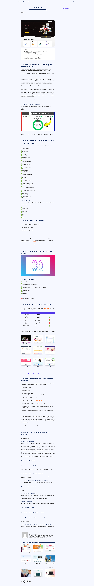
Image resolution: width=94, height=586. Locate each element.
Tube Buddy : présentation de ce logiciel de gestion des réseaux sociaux (35, 51)
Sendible (38, 366)
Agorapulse (26, 355)
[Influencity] (26, 361)
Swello (50, 355)
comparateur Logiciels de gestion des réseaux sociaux (36, 306)
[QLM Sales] (38, 558)
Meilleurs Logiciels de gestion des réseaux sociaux (30, 5)
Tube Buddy (46, 308)
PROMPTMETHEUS (50, 577)
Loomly (50, 366)
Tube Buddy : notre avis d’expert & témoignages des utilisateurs (34, 57)
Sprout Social (25, 343)
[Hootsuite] (38, 339)
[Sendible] (38, 361)
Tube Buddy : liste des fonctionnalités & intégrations (32, 52)
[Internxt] (26, 558)
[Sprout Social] (26, 339)
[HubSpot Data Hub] (26, 548)
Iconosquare (50, 343)
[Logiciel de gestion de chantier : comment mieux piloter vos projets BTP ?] (50, 558)
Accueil (22, 5)
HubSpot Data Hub (26, 552)
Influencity (26, 366)
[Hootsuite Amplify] (50, 548)
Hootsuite (38, 343)
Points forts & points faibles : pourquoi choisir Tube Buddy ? (33, 54)
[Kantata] (38, 548)
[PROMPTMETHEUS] (50, 573)
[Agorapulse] (26, 350)
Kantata (38, 552)
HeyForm (38, 577)
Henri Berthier (31, 532)
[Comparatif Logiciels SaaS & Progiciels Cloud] (24, 2)
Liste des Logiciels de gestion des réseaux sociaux (37, 373)
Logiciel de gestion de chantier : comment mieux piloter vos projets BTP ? (49, 565)
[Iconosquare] (50, 339)
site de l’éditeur (34, 241)
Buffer (38, 355)
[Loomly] (50, 361)
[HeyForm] (38, 573)
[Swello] (50, 350)
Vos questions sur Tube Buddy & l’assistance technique (32, 58)
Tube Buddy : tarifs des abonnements (30, 53)
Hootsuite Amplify (50, 552)
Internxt (26, 563)
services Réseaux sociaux (40, 400)
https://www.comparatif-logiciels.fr (33, 534)
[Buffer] (38, 350)
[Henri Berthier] (25, 535)
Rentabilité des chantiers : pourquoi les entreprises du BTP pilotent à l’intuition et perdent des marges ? (26, 580)
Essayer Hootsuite (37, 99)
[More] (44, 15)
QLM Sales (38, 563)
